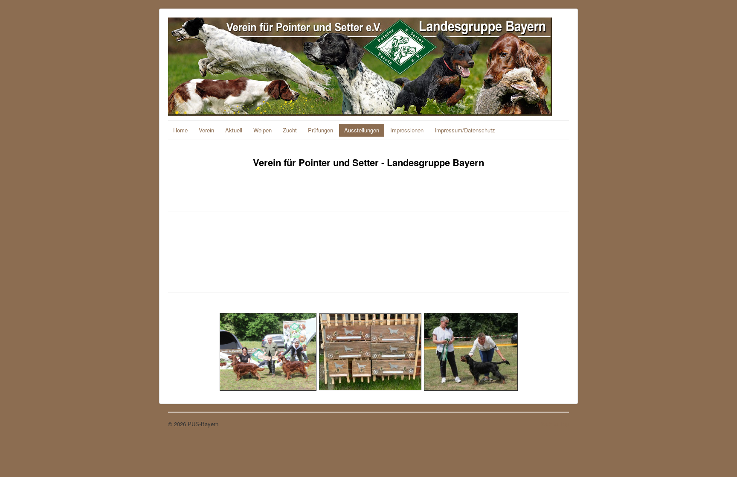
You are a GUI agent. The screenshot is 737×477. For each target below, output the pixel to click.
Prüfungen (320, 130)
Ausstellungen (361, 130)
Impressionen (407, 130)
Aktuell (233, 130)
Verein (206, 130)
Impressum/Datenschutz (465, 130)
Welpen (262, 130)
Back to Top (554, 424)
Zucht (290, 130)
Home (180, 130)
